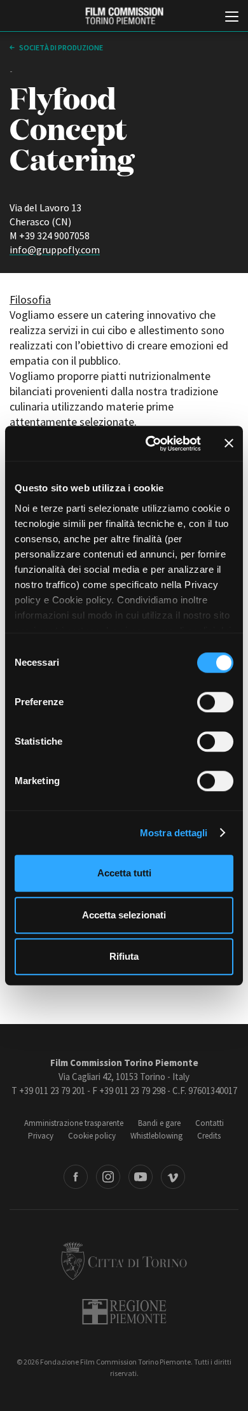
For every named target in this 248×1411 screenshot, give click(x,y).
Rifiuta (124, 956)
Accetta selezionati (124, 914)
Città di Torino (124, 1261)
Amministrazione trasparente (73, 1123)
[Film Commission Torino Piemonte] (124, 16)
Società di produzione (60, 47)
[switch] (215, 702)
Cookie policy (92, 1135)
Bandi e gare (159, 1123)
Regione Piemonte (124, 1311)
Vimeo (173, 1177)
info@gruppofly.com (55, 249)
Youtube (140, 1177)
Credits (209, 1135)
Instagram (108, 1177)
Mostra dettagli (174, 832)
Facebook (76, 1177)
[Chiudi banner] (228, 443)
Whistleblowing (156, 1135)
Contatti (209, 1123)
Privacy (40, 1135)
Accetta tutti (124, 872)
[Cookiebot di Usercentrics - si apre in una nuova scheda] (150, 443)
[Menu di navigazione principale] (231, 17)
